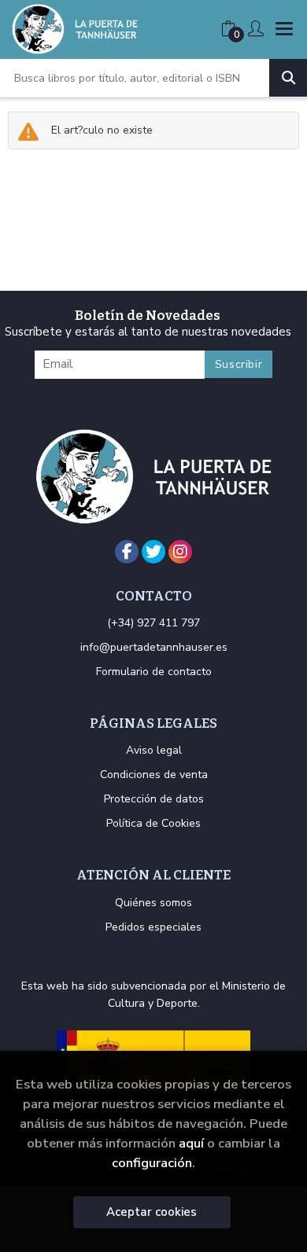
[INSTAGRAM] (180, 552)
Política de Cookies (153, 823)
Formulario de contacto (154, 671)
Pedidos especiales (153, 927)
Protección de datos (154, 798)
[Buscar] (288, 78)
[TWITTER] (153, 552)
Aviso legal (154, 750)
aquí (191, 1143)
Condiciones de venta (154, 774)
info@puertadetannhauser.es (153, 647)
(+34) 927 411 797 (153, 622)
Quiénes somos (153, 902)
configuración (152, 1163)
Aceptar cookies (151, 1212)
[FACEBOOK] (127, 552)
